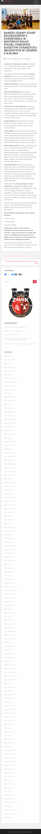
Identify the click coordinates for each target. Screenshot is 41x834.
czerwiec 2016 (11, 776)
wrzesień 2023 (11, 468)
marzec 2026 (11, 371)
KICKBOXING (26, 59)
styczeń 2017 (11, 750)
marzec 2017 (11, 743)
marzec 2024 (11, 445)
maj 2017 (9, 735)
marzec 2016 (11, 787)
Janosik (18, 59)
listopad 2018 (11, 668)
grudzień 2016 (11, 754)
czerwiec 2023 (11, 475)
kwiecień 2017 (11, 739)
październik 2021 (12, 546)
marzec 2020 (11, 613)
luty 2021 (9, 575)
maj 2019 (9, 650)
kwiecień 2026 (11, 367)
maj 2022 (9, 523)
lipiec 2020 (10, 601)
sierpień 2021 (11, 553)
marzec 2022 (11, 531)
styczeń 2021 (11, 579)
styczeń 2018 (11, 706)
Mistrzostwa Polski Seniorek (13, 334)
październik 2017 (12, 717)
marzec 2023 (11, 486)
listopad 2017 (11, 713)
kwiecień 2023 (11, 482)
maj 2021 (9, 564)
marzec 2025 (11, 401)
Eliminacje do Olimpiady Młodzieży (15, 331)
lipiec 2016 (10, 773)
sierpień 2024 (11, 427)
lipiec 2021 (10, 557)
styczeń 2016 (11, 795)
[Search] (35, 281)
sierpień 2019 (11, 639)
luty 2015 (9, 806)
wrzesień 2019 (11, 635)
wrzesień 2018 (11, 676)
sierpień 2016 (11, 769)
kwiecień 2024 (11, 442)
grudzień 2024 (11, 412)
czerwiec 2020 (11, 605)
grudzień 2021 (11, 538)
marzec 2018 (11, 698)
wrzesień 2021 (11, 549)
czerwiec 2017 (11, 732)
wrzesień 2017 (11, 721)
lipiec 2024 (10, 430)
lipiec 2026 (10, 356)
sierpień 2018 (11, 680)
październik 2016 (12, 761)
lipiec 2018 (10, 683)
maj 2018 (9, 691)
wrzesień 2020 (11, 594)
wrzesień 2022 (11, 508)
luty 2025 (9, 404)
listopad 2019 (11, 628)
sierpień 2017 (11, 724)
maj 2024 (9, 438)
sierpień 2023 (11, 471)
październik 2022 (12, 505)
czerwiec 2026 (11, 360)
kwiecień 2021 (11, 568)
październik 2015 (12, 802)
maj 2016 (9, 780)
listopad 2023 (11, 460)
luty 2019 (9, 661)
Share (8, 274)
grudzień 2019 (11, 624)
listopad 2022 (11, 501)
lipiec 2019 (10, 642)
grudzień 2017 (11, 709)
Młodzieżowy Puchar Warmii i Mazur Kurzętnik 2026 (20, 344)
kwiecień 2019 (11, 654)
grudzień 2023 (11, 456)
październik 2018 (12, 672)
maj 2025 (9, 393)
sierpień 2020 (11, 598)
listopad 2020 (11, 587)
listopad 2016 (11, 758)
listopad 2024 (11, 415)
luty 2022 (9, 535)
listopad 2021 (11, 542)
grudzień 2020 (11, 583)
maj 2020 (9, 609)
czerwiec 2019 (11, 646)
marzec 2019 (11, 657)
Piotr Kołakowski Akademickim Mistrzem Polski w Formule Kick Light (21, 262)
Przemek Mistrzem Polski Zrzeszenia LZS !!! (15, 256)
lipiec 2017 (10, 728)
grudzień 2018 (11, 665)
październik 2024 (12, 419)
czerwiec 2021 (11, 561)
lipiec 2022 (10, 516)
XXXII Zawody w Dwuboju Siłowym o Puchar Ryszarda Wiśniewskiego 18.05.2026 (18, 339)
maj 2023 (9, 479)
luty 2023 (9, 490)
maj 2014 (9, 817)
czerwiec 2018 (11, 687)
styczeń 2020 (11, 620)
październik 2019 (12, 631)
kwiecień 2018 (11, 694)
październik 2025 (12, 382)
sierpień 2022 (11, 512)
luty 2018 (9, 702)
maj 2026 (9, 363)
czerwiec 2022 (11, 520)
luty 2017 (9, 747)
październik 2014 (12, 810)
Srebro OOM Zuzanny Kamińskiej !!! (15, 327)
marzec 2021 (11, 572)
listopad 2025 (11, 378)
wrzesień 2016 (11, 765)
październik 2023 (12, 464)
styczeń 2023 (11, 494)
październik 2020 (12, 590)
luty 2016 (9, 791)
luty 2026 (9, 375)
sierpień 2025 (11, 386)
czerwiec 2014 (11, 814)
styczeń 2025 (11, 408)
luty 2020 (9, 616)
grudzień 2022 (11, 497)
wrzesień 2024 (11, 423)
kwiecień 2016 (11, 784)
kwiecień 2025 (11, 397)
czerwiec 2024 (11, 434)
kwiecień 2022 (11, 527)
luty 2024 (9, 449)
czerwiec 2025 (11, 389)
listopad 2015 (11, 799)
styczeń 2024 (11, 453)
